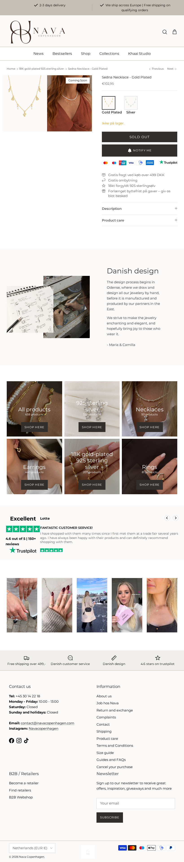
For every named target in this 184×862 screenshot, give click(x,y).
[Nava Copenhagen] (37, 32)
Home (11, 69)
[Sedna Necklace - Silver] (130, 108)
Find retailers (20, 790)
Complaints (106, 717)
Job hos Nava (107, 703)
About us (104, 696)
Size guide (105, 753)
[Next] (175, 518)
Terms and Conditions (114, 745)
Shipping (104, 731)
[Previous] (167, 518)
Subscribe (109, 817)
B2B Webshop (21, 797)
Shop (85, 53)
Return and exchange (114, 710)
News (38, 53)
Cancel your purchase (114, 767)
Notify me (142, 150)
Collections (109, 53)
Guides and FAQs (111, 760)
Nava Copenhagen (31, 856)
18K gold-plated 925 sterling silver (41, 69)
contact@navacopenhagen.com (47, 723)
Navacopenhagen (43, 728)
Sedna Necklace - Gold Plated (87, 69)
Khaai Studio (139, 53)
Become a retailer (24, 783)
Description (112, 208)
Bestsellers (62, 53)
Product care (113, 220)
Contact (103, 724)
